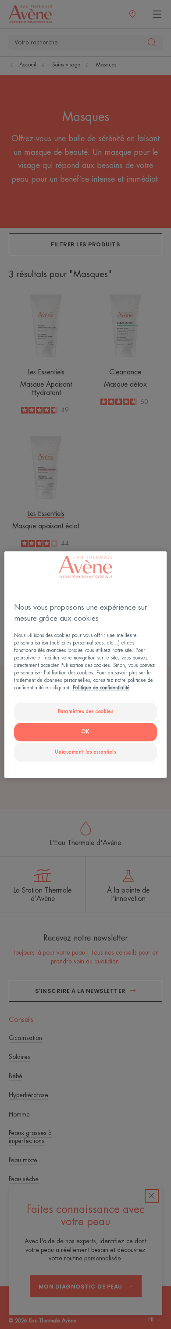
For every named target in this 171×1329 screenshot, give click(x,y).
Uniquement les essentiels (85, 752)
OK (85, 731)
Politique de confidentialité (101, 687)
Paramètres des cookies (86, 712)
